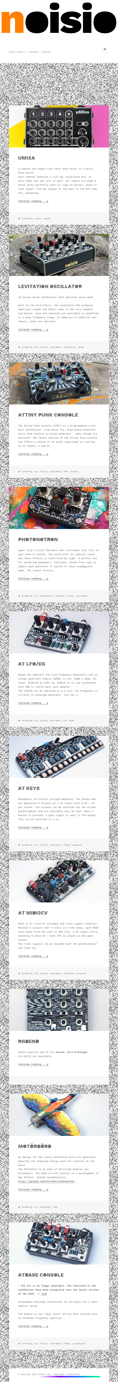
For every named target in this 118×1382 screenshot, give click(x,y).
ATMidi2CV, (69, 973)
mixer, (39, 218)
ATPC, (66, 471)
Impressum (59, 1374)
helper (47, 218)
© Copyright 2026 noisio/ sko (34, 1374)
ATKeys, (67, 845)
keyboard (77, 845)
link (44, 1294)
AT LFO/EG (31, 664)
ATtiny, (44, 347)
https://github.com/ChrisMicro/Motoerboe (46, 1181)
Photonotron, (47, 596)
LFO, (65, 720)
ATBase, (67, 1343)
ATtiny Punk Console (48, 415)
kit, (37, 347)
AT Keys (29, 788)
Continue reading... (31, 201)
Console (74, 471)
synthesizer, (70, 347)
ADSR (71, 720)
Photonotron (38, 539)
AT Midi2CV (33, 913)
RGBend (28, 1041)
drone (81, 347)
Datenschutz (74, 1374)
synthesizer (79, 1343)
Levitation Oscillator (50, 286)
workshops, (46, 1207)
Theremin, (60, 596)
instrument (81, 596)
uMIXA (26, 158)
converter (81, 973)
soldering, (27, 347)
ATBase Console (41, 1275)
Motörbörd (34, 1146)
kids (55, 1207)
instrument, (28, 218)
